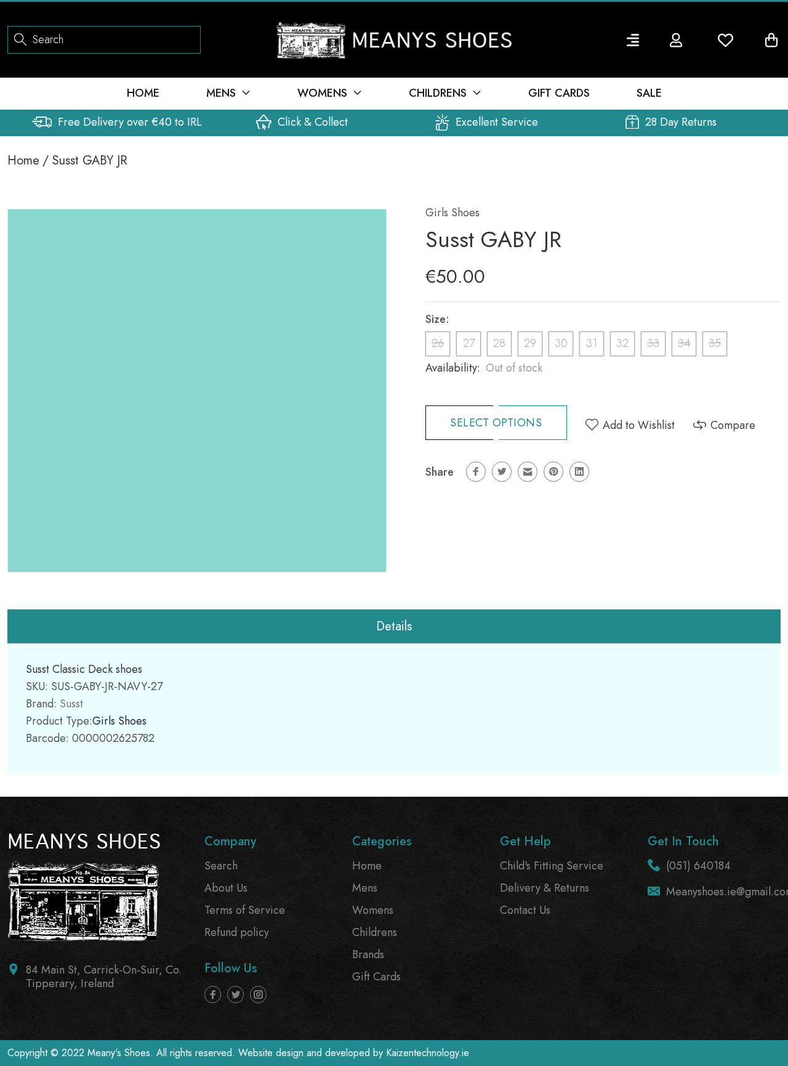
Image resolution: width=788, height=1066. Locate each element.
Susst (71, 704)
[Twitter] (502, 472)
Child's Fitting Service (551, 866)
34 (684, 343)
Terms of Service (244, 910)
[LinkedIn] (579, 472)
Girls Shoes (452, 213)
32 (622, 343)
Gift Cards (376, 977)
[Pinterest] (553, 472)
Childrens (374, 932)
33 (653, 343)
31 (591, 343)
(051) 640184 (698, 866)
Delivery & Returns (544, 888)
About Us (225, 888)
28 (499, 343)
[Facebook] (476, 472)
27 (469, 343)
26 (438, 343)
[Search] (20, 38)
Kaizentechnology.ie (427, 1053)
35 (715, 343)
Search (221, 866)
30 (561, 343)
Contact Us (525, 910)
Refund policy (236, 932)
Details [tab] (394, 626)
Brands (368, 954)
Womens (372, 910)
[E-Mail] (527, 472)
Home (23, 160)
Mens (364, 888)
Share (439, 472)
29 (530, 343)
